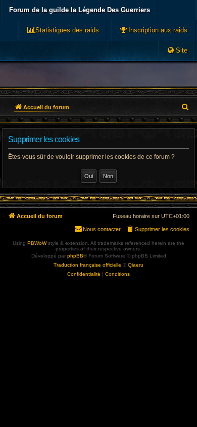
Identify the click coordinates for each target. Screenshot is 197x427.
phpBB (75, 256)
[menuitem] (153, 30)
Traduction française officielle (87, 265)
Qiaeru (135, 265)
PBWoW (36, 243)
